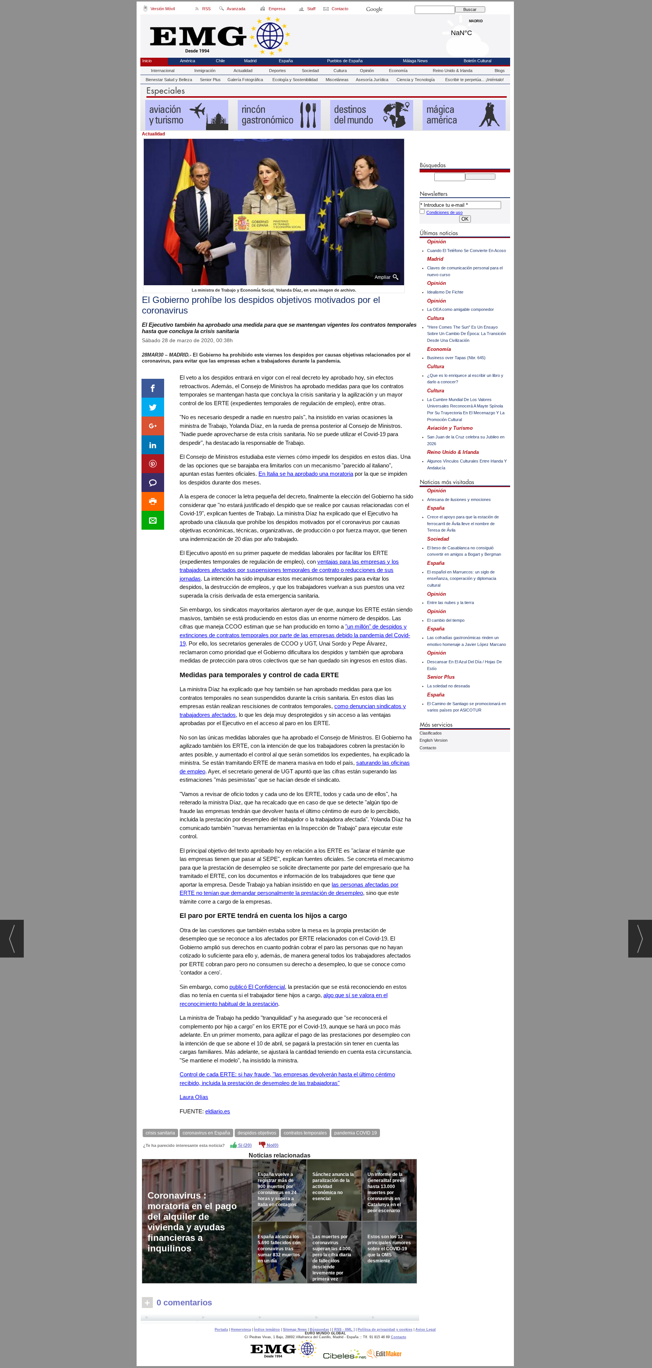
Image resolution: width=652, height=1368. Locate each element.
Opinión (367, 70)
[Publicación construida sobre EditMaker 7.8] (384, 1357)
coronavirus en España (206, 1133)
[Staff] (302, 9)
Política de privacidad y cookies (385, 1329)
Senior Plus (210, 79)
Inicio (147, 60)
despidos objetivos (257, 1133)
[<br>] (280, 1318)
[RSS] (197, 9)
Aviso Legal (425, 1329)
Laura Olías (194, 1097)
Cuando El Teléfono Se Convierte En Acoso (466, 250)
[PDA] (145, 9)
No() (272, 1145)
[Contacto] (326, 9)
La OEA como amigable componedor (460, 309)
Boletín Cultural (477, 60)
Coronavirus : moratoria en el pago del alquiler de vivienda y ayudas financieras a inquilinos (192, 1221)
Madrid (476, 31)
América (187, 60)
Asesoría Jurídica (372, 79)
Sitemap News (295, 1329)
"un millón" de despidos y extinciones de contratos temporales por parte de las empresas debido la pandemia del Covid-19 (295, 635)
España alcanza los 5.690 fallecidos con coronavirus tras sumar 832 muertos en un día (279, 1248)
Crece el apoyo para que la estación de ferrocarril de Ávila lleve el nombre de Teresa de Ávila (463, 523)
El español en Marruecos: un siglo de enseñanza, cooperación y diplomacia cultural (461, 578)
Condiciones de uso (444, 212)
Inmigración (204, 70)
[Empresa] (263, 9)
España (286, 60)
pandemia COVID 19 (355, 1133)
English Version (433, 740)
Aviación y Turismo (450, 428)
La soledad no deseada (448, 686)
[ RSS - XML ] (343, 1329)
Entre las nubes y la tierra (450, 602)
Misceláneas (337, 79)
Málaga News (415, 60)
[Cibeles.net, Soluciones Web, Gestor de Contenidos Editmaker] (345, 1357)
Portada (221, 1329)
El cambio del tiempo (445, 620)
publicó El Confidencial (257, 987)
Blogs (500, 70)
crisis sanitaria (160, 1133)
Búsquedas (319, 1329)
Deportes (277, 70)
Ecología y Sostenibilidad (295, 79)
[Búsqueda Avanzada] (221, 9)
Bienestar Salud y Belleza (169, 79)
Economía (398, 70)
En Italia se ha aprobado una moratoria (305, 473)
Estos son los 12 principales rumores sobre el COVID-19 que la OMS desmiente (389, 1248)
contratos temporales (305, 1133)
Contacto (428, 747)
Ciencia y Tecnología (416, 79)
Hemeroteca (241, 1329)
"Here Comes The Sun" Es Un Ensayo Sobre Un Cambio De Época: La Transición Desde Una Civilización (466, 334)
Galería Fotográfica (245, 79)
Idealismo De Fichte (445, 292)
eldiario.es (217, 1111)
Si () (244, 1145)
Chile (220, 60)
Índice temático (267, 1329)
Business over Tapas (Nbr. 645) (456, 357)
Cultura (340, 70)
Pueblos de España (345, 60)
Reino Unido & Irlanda (452, 70)
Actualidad (243, 70)
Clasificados (431, 733)
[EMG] (286, 1357)
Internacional (162, 70)
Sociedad (310, 70)
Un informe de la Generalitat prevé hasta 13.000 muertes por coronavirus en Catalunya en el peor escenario (386, 1192)
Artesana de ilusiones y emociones (459, 499)
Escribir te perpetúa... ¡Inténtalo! (474, 79)
